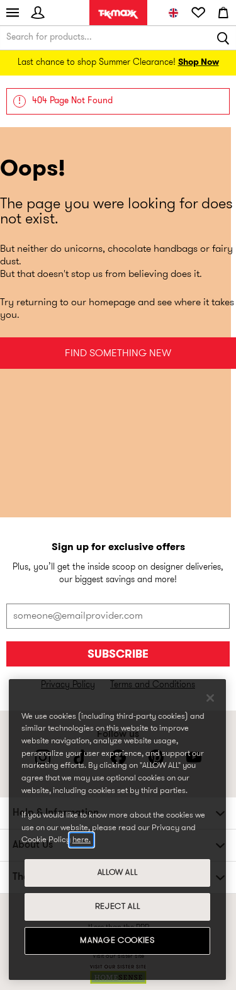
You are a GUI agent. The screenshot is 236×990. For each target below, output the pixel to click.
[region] (117, 829)
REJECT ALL (117, 907)
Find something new (118, 354)
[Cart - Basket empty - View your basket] (223, 12)
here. (81, 840)
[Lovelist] (198, 12)
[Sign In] (37, 12)
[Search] (223, 37)
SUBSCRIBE (118, 655)
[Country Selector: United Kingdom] (173, 12)
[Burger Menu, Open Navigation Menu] (12, 12)
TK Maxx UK (118, 14)
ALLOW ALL (118, 873)
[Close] (210, 698)
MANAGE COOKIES (117, 941)
